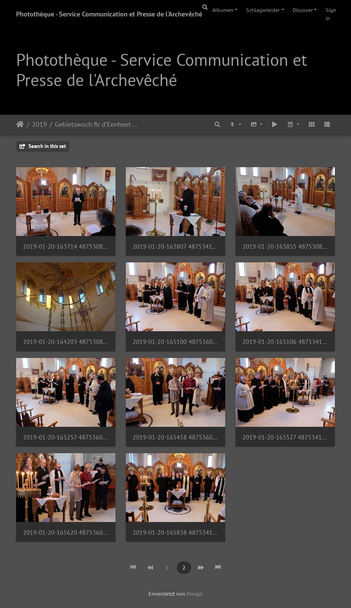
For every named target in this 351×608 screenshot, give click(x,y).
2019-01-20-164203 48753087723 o (66, 341)
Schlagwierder (263, 10)
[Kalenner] (293, 124)
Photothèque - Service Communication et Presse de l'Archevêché (109, 14)
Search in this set (46, 146)
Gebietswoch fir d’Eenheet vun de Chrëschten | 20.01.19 (97, 124)
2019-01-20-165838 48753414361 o (175, 532)
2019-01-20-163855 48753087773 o (285, 246)
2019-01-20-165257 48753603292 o (66, 437)
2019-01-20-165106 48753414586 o (285, 341)
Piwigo (194, 593)
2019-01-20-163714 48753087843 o (66, 246)
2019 (39, 124)
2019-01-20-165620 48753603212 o (66, 532)
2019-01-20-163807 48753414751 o (175, 246)
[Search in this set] (217, 124)
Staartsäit (20, 124)
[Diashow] (275, 124)
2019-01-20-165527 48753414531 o (285, 437)
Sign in (331, 14)
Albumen (222, 10)
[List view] (327, 124)
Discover (303, 10)
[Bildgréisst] (256, 124)
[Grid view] (311, 124)
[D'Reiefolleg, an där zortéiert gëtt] (235, 124)
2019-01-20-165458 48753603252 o (175, 437)
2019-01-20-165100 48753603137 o (175, 341)
